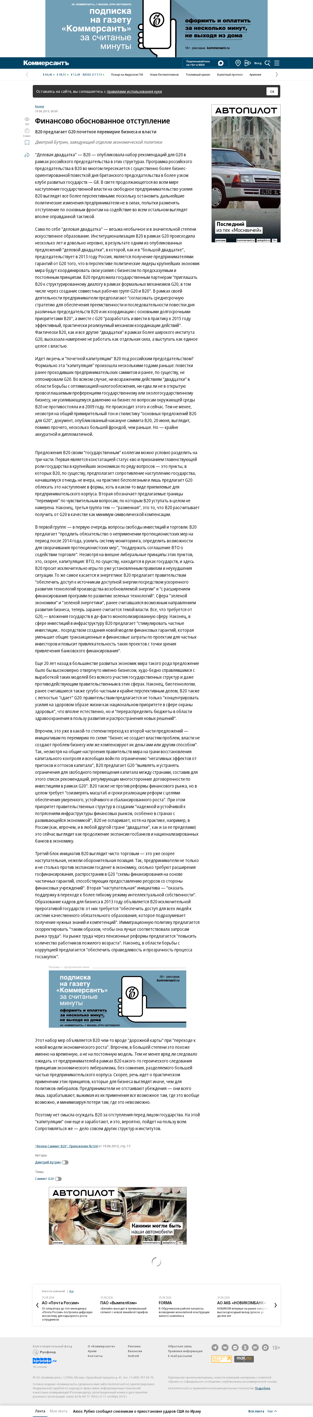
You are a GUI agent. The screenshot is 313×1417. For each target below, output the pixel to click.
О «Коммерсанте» (101, 1346)
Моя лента (58, 1411)
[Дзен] (235, 1347)
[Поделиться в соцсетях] (27, 155)
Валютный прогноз (230, 74)
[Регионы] (238, 63)
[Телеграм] (214, 1347)
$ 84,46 (47, 74)
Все (71, 1291)
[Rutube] (255, 1347)
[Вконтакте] (225, 1347)
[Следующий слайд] (275, 1305)
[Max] (265, 1347)
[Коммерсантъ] (46, 63)
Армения (255, 74)
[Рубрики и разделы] (276, 63)
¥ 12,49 (75, 74)
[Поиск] (267, 63)
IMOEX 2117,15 (92, 74)
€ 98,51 (61, 74)
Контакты (95, 1356)
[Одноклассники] (245, 1347)
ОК (272, 91)
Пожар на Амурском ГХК (127, 74)
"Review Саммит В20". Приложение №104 (66, 1146)
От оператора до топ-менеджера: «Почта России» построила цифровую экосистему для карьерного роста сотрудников (67, 1313)
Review (39, 106)
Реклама (134, 1346)
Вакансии (135, 1351)
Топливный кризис (198, 74)
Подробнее (262, 1388)
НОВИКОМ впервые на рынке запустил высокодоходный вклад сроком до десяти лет (243, 1312)
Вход (258, 63)
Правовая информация (185, 1351)
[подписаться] (66, 1162)
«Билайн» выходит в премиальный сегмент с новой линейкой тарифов (124, 1310)
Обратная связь (180, 1346)
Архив (92, 1351)
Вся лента (256, 1411)
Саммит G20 (44, 1178)
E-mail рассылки (180, 1356)
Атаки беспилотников (164, 74)
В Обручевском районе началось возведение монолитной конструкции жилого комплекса (184, 1312)
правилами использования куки (134, 91)
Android (133, 1356)
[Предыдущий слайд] (37, 1305)
